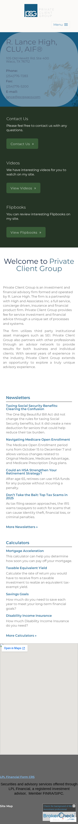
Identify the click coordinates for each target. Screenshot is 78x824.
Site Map (6, 806)
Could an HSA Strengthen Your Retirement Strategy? (31, 471)
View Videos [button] (21, 188)
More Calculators (21, 635)
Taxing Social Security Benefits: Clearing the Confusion (32, 407)
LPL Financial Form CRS (17, 777)
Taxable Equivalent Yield (26, 568)
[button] (60, 24)
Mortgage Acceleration (25, 551)
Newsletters (18, 397)
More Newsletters (22, 527)
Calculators (17, 542)
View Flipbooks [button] (24, 232)
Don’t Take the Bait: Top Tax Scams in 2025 (37, 496)
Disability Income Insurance (29, 616)
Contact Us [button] (20, 144)
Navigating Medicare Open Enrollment (38, 439)
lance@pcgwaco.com (23, 97)
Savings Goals (17, 594)
